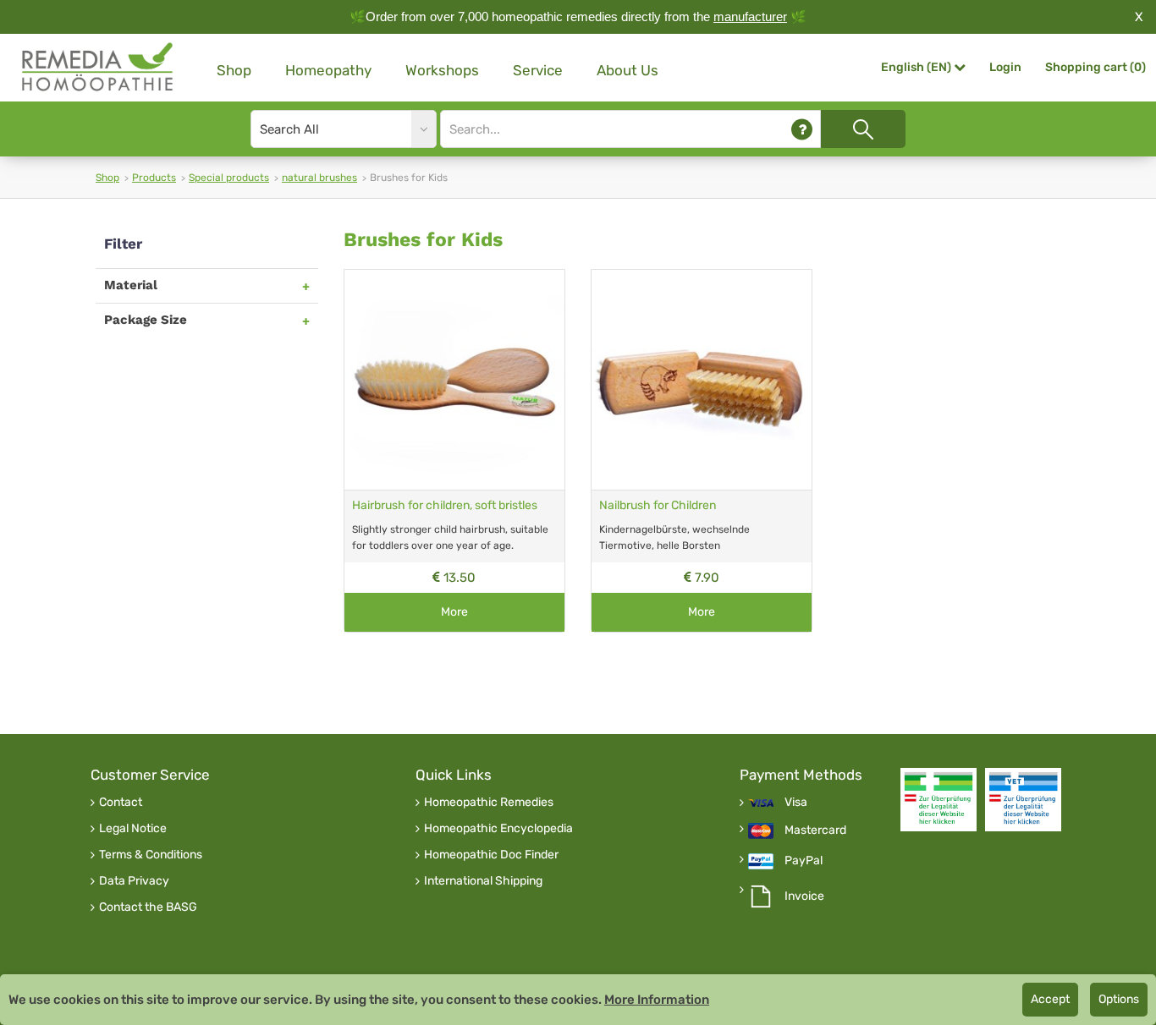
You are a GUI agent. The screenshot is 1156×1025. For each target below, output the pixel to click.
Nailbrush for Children (657, 505)
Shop (234, 70)
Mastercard (815, 830)
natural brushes (319, 178)
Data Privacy (134, 881)
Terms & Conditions (150, 855)
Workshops (442, 70)
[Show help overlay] (801, 129)
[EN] (98, 67)
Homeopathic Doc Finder (491, 855)
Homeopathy (328, 70)
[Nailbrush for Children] (702, 380)
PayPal (803, 861)
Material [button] (130, 285)
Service (538, 70)
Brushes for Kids (423, 239)
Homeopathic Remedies (488, 802)
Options (1118, 999)
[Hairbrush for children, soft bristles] (454, 380)
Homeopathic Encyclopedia (498, 829)
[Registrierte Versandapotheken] (938, 799)
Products (154, 178)
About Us (627, 70)
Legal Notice (133, 829)
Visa (795, 802)
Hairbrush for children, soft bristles (444, 505)
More (454, 612)
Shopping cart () (1095, 67)
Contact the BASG (148, 907)
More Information (656, 999)
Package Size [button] (145, 319)
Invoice (804, 896)
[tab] (207, 285)
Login (1005, 67)
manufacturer (750, 16)
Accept (1050, 999)
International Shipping (483, 881)
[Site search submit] (863, 129)
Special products (229, 178)
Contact (120, 802)
